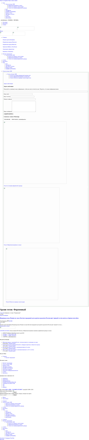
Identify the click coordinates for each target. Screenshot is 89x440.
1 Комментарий (11, 343)
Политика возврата (7, 369)
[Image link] (35, 183)
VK (3, 384)
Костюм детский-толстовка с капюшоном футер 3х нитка (16, 347)
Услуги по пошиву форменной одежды (17, 8)
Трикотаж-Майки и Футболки (10, 46)
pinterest (4, 387)
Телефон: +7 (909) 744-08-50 (9, 335)
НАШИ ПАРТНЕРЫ (11, 11)
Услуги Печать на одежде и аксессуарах (20, 77)
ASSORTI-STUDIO (4, 330)
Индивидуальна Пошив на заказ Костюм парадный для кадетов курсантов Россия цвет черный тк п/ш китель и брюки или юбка (39, 318)
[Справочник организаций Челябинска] (13, 390)
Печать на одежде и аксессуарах (16, 6)
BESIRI (10, 321)
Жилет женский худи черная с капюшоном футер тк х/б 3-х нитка (18, 349)
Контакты (8, 16)
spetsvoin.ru (5, 379)
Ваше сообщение (8, 111)
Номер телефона (8, 99)
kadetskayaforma (6, 381)
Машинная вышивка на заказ (15, 5)
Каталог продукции (10, 357)
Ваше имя (6, 94)
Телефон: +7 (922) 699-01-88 (9, 334)
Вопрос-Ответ (9, 12)
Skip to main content (12, 0)
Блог (7, 9)
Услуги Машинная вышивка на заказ (20, 76)
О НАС (7, 15)
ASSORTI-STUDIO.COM (9, 383)
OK (3, 386)
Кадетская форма (4, 315)
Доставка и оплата (10, 14)
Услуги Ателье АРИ (12, 74)
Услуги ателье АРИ (10, 4)
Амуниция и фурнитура (8, 49)
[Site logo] (8, 29)
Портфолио (8, 10)
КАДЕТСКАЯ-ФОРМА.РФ (9, 382)
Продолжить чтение (5, 326)
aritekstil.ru (5, 378)
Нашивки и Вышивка (8, 51)
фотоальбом (8, 17)
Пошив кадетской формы (9, 39)
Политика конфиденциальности (10, 370)
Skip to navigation (4, 0)
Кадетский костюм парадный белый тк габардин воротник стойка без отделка (21, 344)
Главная (2, 312)
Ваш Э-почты (7, 96)
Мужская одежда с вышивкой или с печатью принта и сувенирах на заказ (20, 342)
